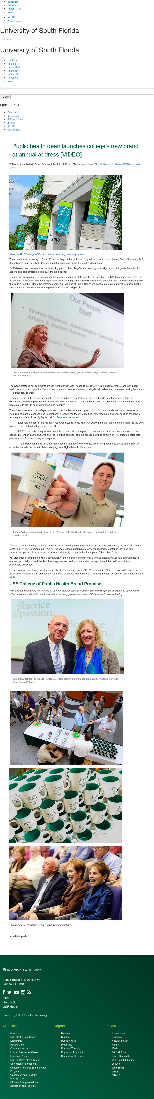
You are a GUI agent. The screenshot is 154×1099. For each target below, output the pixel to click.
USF (12, 17)
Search (5, 97)
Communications (19, 1048)
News (11, 12)
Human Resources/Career (24, 1052)
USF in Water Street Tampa (25, 1060)
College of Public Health (97, 164)
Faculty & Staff (120, 1040)
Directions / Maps (19, 1056)
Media (115, 1048)
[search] (1, 87)
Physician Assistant (72, 1052)
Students (117, 1037)
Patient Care (14, 8)
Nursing (12, 63)
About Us (15, 1033)
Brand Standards (121, 1056)
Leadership (16, 1040)
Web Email (118, 1067)
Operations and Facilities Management (23, 1076)
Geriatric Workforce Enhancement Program (28, 1069)
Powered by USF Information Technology (25, 1015)
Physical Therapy (70, 1048)
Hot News (116, 164)
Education (13, 112)
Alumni (115, 1044)
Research (13, 5)
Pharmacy (13, 70)
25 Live (116, 1063)
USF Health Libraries (123, 1060)
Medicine (12, 60)
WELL (115, 1071)
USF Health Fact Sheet (23, 1037)
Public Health (15, 67)
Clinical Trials (119, 1052)
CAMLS (116, 1075)
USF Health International (23, 1063)
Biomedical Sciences (72, 1056)
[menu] (1, 57)
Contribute (15, 21)
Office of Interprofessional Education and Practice (24, 1083)
